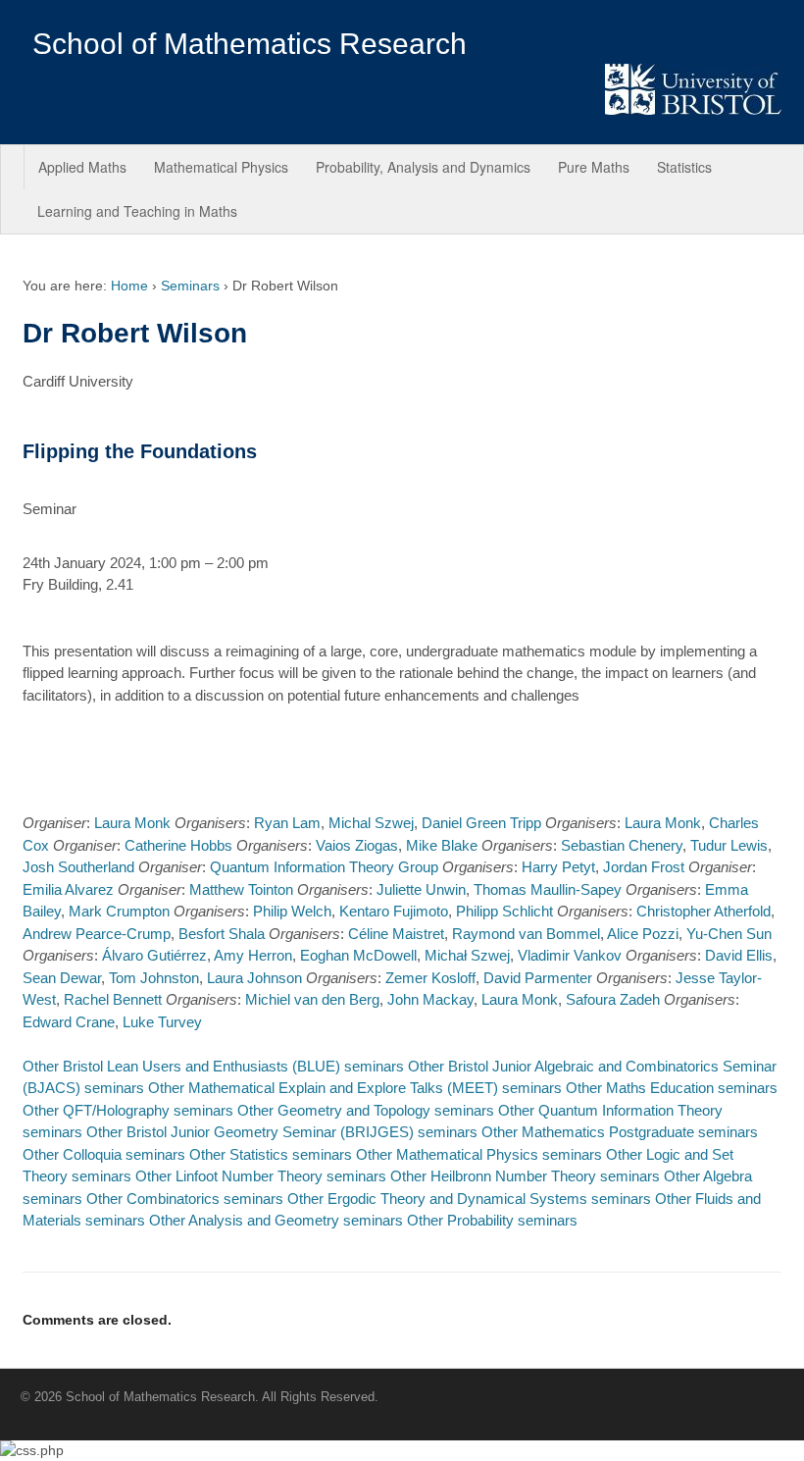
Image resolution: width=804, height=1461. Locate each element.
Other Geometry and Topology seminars (365, 1110)
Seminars (190, 285)
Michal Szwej (371, 822)
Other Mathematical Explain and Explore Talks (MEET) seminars (355, 1087)
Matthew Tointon (241, 889)
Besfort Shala (221, 933)
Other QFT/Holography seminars (128, 1110)
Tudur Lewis (729, 845)
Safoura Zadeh (613, 999)
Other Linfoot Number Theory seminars (260, 1176)
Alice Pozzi (642, 933)
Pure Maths (593, 167)
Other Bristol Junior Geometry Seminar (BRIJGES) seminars (281, 1131)
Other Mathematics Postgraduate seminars (619, 1131)
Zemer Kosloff (430, 977)
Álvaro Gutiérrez (154, 955)
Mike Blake (441, 845)
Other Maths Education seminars (672, 1087)
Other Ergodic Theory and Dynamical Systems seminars (469, 1198)
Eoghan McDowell (358, 955)
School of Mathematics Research (249, 43)
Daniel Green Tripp (481, 822)
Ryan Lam (287, 822)
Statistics (684, 167)
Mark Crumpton (119, 911)
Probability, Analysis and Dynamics (423, 167)
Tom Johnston (154, 977)
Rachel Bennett (113, 999)
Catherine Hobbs (178, 845)
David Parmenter (537, 977)
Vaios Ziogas (357, 845)
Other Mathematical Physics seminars (479, 1154)
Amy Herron (253, 955)
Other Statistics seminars (270, 1154)
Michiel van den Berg (312, 999)
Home (129, 285)
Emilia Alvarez (68, 889)
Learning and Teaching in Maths (137, 211)
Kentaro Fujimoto (393, 911)
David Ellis (739, 955)
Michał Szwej (467, 955)
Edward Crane (69, 1022)
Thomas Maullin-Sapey (548, 889)
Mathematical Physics (221, 167)
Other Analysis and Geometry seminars (276, 1220)
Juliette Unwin (421, 889)
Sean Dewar (62, 977)
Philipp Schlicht (504, 911)
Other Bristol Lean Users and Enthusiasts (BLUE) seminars (213, 1066)
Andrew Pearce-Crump (97, 933)
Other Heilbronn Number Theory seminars (525, 1176)
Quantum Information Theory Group (324, 867)
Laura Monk (132, 822)
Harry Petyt (558, 867)
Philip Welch (292, 911)
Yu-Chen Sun (729, 933)
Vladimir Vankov (570, 955)
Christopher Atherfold (703, 911)
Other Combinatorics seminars (184, 1198)
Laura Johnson (254, 977)
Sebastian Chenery (621, 845)
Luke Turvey (162, 1022)
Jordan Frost (643, 867)
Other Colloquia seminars (104, 1154)
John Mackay (430, 999)
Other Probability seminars (492, 1220)
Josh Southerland (78, 867)
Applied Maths (82, 167)
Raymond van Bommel (526, 933)
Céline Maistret (396, 933)
